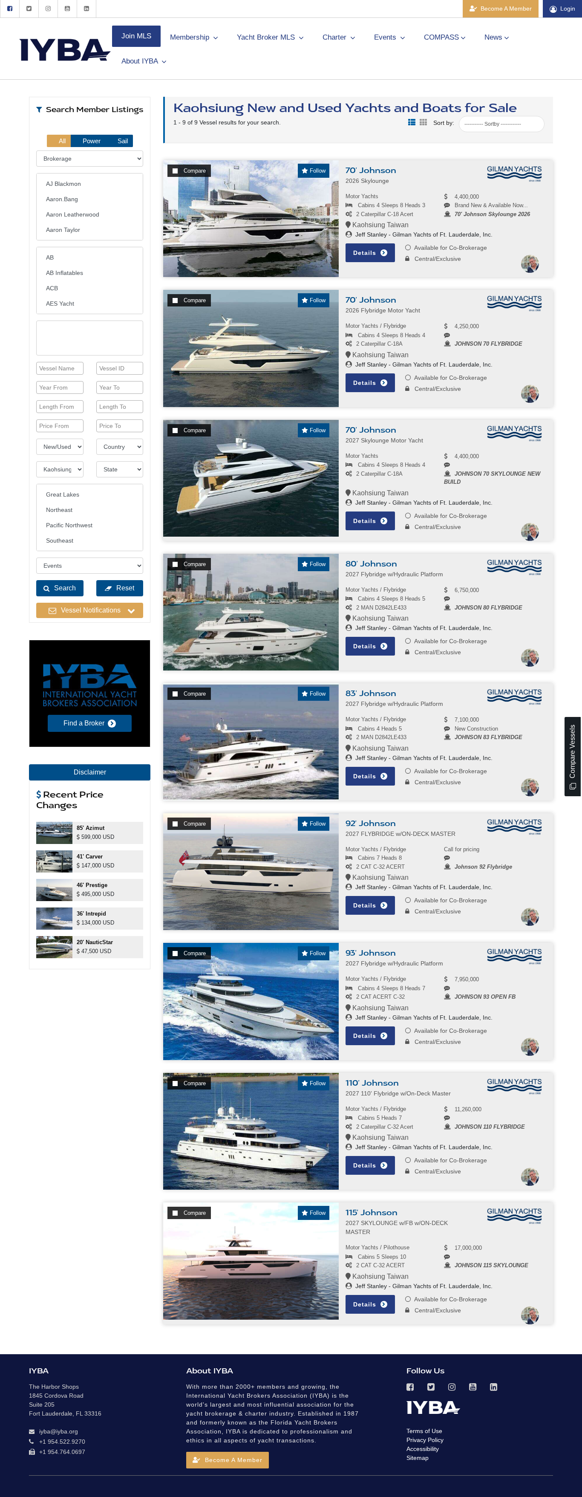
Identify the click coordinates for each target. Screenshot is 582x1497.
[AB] (90, 257)
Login (567, 8)
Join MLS (136, 36)
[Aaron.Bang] (90, 199)
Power (91, 140)
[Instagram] (48, 8)
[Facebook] (9, 8)
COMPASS (441, 37)
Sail (122, 140)
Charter (336, 37)
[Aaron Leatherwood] (90, 214)
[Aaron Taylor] (90, 229)
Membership (190, 37)
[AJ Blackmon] (90, 183)
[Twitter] (28, 8)
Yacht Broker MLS (267, 37)
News (493, 37)
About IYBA (140, 61)
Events (386, 37)
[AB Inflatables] (90, 272)
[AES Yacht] (90, 303)
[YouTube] (67, 8)
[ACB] (90, 288)
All (62, 140)
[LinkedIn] (86, 8)
